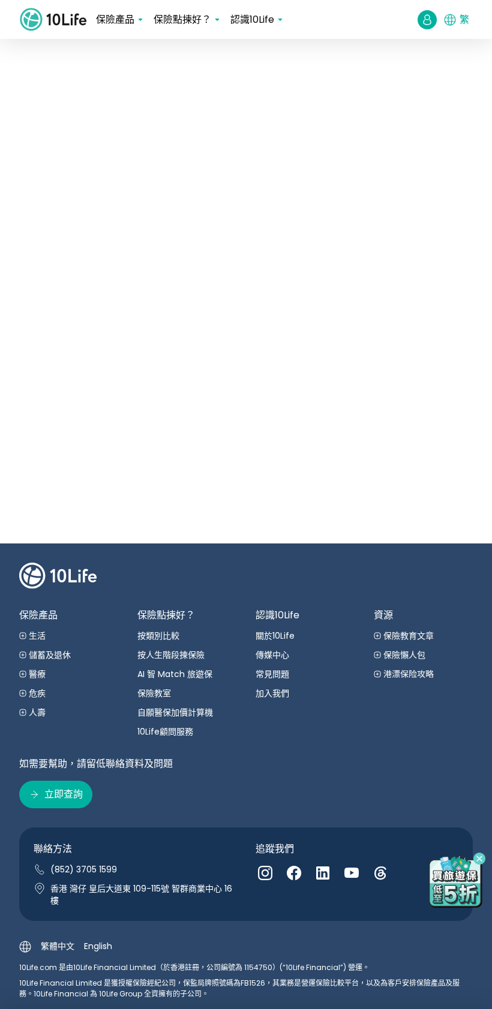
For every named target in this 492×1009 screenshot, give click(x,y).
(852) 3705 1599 (83, 869)
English (98, 946)
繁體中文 (57, 946)
